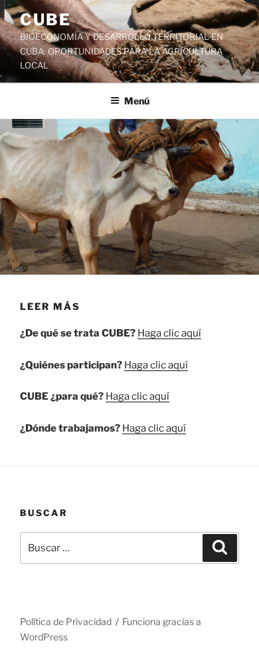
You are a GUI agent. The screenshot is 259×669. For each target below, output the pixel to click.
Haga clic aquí (169, 333)
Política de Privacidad (66, 621)
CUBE (45, 19)
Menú (136, 100)
